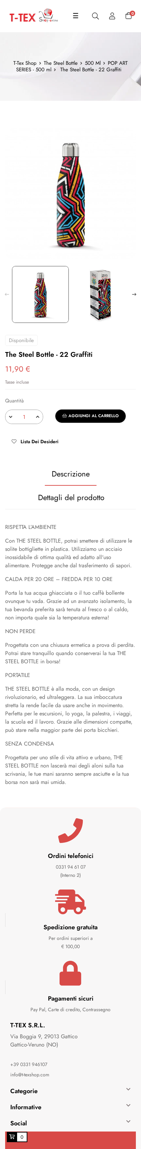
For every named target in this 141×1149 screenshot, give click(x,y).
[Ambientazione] (112, 16)
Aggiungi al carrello (93, 416)
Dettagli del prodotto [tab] (71, 497)
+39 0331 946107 (28, 1064)
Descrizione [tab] (71, 473)
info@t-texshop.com (29, 1074)
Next (134, 294)
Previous (6, 294)
